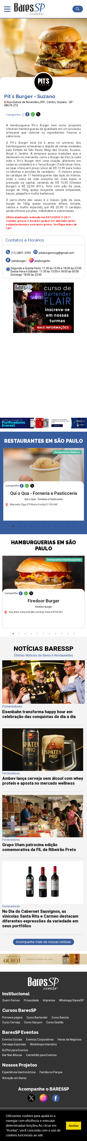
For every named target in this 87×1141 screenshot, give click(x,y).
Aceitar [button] (74, 1125)
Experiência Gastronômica (19, 1072)
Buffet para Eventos (15, 1050)
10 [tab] (68, 526)
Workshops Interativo (43, 1044)
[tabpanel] (43, 485)
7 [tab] (50, 526)
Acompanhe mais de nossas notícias (43, 942)
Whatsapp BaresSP (71, 1000)
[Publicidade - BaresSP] (43, 308)
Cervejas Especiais (14, 1044)
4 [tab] (31, 526)
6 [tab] (43, 526)
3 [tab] (25, 526)
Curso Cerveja (11, 1022)
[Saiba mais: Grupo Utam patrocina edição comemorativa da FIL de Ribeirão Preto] (42, 836)
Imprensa (49, 1000)
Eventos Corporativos (40, 1039)
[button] (45, 1135)
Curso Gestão (55, 1022)
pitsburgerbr (42, 261)
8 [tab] (56, 526)
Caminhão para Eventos (41, 1055)
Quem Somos (11, 1000)
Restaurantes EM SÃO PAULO (43, 441)
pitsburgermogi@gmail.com (56, 252)
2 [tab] (19, 526)
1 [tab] (13, 526)
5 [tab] (37, 526)
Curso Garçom (33, 1022)
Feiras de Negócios (70, 1039)
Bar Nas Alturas (12, 1055)
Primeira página (12, 1017)
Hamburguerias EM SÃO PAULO (43, 545)
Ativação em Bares (14, 1078)
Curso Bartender (37, 1017)
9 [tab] (62, 526)
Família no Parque (51, 1072)
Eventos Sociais (12, 1039)
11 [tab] (74, 526)
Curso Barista (60, 1017)
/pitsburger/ (19, 261)
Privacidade (31, 1000)
